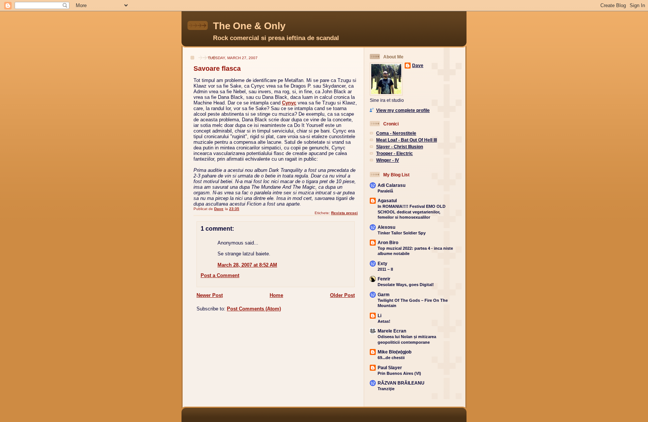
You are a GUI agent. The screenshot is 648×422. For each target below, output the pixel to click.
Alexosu (386, 227)
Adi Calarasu (391, 185)
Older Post (342, 295)
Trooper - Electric (394, 153)
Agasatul (387, 200)
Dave (417, 65)
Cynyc (289, 103)
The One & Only (249, 25)
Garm (384, 294)
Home (276, 295)
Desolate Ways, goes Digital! (406, 284)
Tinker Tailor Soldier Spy (402, 233)
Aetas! (384, 321)
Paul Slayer (390, 367)
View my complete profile (403, 110)
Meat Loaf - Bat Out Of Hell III (406, 139)
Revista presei (344, 213)
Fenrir (384, 278)
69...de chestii (391, 357)
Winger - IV (387, 160)
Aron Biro (388, 242)
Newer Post (209, 295)
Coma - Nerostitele (396, 133)
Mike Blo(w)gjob (394, 351)
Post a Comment (220, 275)
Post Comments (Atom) (254, 309)
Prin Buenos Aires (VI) (399, 373)
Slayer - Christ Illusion (399, 146)
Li (379, 315)
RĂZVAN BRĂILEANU (401, 382)
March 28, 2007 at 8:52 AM (247, 265)
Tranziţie (386, 388)
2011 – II (385, 269)
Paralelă (385, 191)
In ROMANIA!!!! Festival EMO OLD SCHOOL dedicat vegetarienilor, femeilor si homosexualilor (412, 211)
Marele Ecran (392, 330)
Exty (382, 263)
